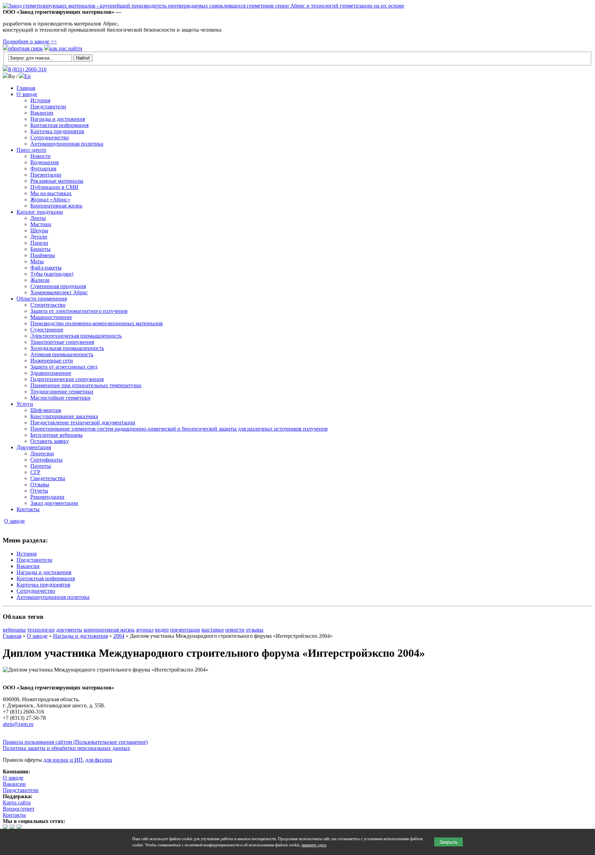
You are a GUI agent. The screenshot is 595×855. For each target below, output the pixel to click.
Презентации (45, 175)
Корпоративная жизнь (56, 206)
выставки (212, 630)
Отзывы (39, 484)
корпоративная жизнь (109, 630)
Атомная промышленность (61, 354)
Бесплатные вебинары (56, 435)
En (27, 76)
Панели (39, 243)
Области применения (42, 299)
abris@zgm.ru (18, 724)
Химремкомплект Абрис (59, 292)
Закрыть (448, 842)
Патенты (40, 466)
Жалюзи (40, 280)
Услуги (25, 404)
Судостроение (46, 329)
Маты (37, 261)
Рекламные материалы (56, 181)
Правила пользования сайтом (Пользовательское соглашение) (75, 742)
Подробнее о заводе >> (30, 41)
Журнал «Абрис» (50, 199)
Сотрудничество (49, 137)
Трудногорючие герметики (61, 391)
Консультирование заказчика (64, 416)
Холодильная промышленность (67, 348)
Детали (38, 237)
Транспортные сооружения (62, 342)
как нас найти (66, 48)
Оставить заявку (49, 441)
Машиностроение (51, 317)
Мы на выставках (51, 193)
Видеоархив (44, 162)
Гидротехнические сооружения (67, 379)
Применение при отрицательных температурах (86, 385)
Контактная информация (59, 125)
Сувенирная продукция (58, 286)
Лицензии (42, 453)
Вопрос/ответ (18, 809)
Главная (26, 88)
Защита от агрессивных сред (63, 367)
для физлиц (98, 760)
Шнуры (39, 230)
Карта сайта (17, 802)
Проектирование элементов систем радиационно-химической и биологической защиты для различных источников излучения (178, 429)
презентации (185, 630)
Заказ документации (54, 503)
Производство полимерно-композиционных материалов (96, 323)
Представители (48, 106)
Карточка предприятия (57, 131)
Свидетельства (47, 478)
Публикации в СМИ (54, 187)
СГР (35, 472)
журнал (145, 630)
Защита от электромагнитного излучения (78, 311)
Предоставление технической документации (82, 422)
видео (162, 630)
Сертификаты (46, 460)
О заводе (27, 94)
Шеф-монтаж (45, 410)
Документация (34, 447)
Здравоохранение (50, 373)
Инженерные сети (51, 360)
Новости (40, 156)
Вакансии (41, 113)
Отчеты (39, 491)
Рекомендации (47, 497)
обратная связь (25, 48)
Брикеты (40, 249)
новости (234, 630)
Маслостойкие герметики (60, 398)
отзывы (254, 630)
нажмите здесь (314, 845)
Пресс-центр (31, 150)
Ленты (38, 218)
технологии (41, 630)
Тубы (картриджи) (51, 274)
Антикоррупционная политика (66, 144)
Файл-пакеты (46, 268)
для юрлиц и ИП (63, 760)
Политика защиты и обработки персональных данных (66, 748)
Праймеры (42, 255)
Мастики (40, 224)
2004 (118, 636)
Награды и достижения (57, 119)
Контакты (28, 509)
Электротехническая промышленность (76, 336)
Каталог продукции (40, 212)
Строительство (47, 305)
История (40, 100)
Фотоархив (43, 168)
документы (69, 630)
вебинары (14, 630)
